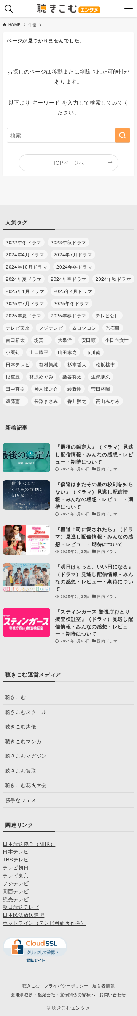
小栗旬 (13, 352)
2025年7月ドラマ (25, 303)
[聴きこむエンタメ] (68, 8)
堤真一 (41, 340)
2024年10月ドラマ (26, 266)
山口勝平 (39, 352)
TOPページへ (68, 162)
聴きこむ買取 (21, 770)
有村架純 (48, 364)
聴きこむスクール (26, 711)
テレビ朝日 (107, 315)
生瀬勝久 (100, 376)
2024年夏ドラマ (23, 278)
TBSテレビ (16, 859)
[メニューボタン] (128, 8)
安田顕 (88, 340)
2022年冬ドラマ (23, 242)
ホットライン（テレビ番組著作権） (44, 922)
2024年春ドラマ (68, 278)
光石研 (112, 327)
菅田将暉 (100, 388)
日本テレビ (18, 364)
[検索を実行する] (122, 135)
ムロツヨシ (84, 327)
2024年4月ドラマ (25, 254)
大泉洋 (65, 340)
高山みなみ (108, 401)
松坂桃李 (105, 364)
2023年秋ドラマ (68, 242)
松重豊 (13, 376)
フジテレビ (51, 327)
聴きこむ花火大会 (26, 785)
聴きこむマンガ (23, 741)
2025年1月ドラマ (25, 291)
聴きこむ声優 (21, 726)
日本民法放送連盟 (23, 914)
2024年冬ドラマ (74, 266)
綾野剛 (74, 388)
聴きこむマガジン (26, 755)
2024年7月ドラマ (73, 254)
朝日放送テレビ (21, 906)
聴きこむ (15, 696)
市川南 (93, 352)
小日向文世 (117, 340)
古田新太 (15, 340)
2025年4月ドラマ (73, 291)
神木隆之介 (46, 388)
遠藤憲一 (15, 401)
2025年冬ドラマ (71, 303)
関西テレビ (16, 891)
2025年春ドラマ (68, 315)
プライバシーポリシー (66, 986)
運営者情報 (103, 986)
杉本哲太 (77, 364)
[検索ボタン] (8, 8)
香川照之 (77, 401)
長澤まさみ (46, 401)
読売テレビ (16, 899)
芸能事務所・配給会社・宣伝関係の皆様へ (53, 994)
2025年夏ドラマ (23, 315)
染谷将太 (72, 376)
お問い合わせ (112, 994)
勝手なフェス (21, 799)
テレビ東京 (18, 327)
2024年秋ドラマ (113, 278)
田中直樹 (15, 388)
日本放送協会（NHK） (29, 843)
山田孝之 (67, 352)
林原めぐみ (41, 376)
